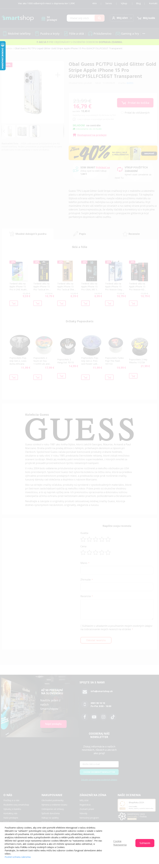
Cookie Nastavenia (120, 842)
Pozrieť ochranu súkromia (18, 856)
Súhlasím (145, 843)
